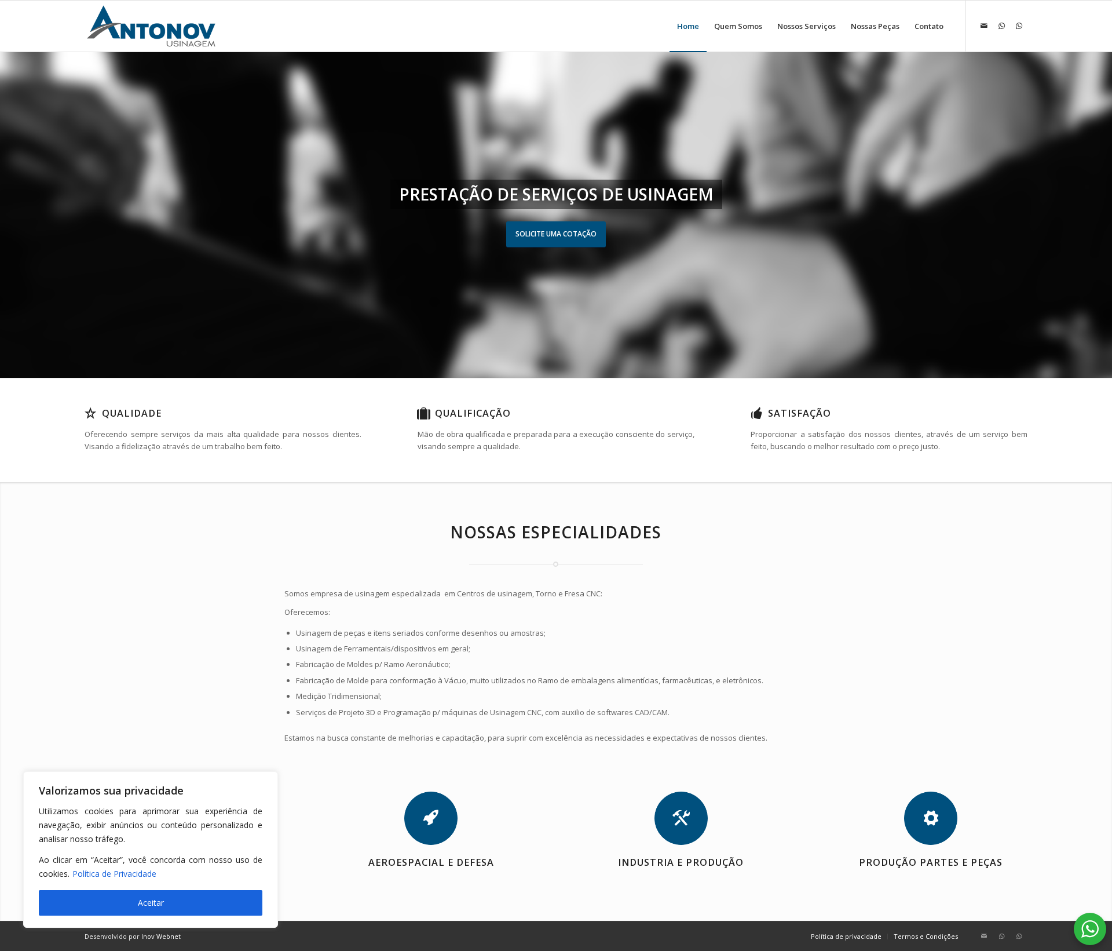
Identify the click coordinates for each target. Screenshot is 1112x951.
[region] (150, 849)
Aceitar (151, 902)
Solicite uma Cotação (556, 234)
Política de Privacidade (114, 873)
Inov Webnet (161, 936)
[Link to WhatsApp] (1001, 25)
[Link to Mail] (984, 25)
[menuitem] (688, 26)
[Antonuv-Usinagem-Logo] (151, 26)
